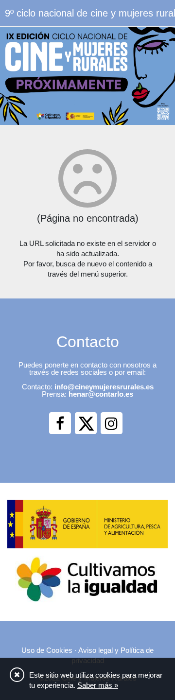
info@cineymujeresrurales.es (104, 387)
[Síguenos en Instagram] (111, 423)
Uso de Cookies (46, 650)
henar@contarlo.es (101, 394)
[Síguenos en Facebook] (60, 423)
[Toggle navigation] (161, 12)
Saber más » (97, 685)
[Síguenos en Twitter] (86, 423)
